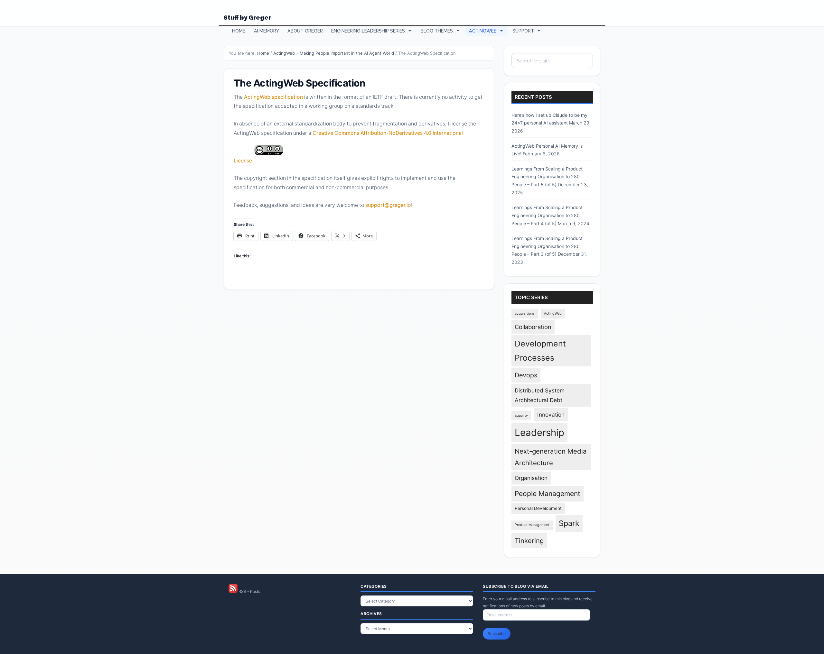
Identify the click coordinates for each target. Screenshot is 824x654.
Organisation (531, 477)
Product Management (532, 525)
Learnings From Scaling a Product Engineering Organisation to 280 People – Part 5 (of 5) (547, 176)
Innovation (551, 414)
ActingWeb (553, 313)
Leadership (539, 432)
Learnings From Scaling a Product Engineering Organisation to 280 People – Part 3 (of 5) (547, 246)
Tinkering (529, 541)
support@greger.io (388, 205)
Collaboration (533, 326)
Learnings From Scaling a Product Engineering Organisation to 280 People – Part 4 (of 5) (547, 215)
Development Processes (540, 351)
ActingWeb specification (273, 97)
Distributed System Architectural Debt (540, 395)
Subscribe (497, 633)
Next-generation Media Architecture (551, 457)
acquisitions (525, 313)
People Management (547, 493)
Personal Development (538, 508)
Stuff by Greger (247, 17)
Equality (521, 415)
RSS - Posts (249, 591)
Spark (569, 523)
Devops (526, 375)
